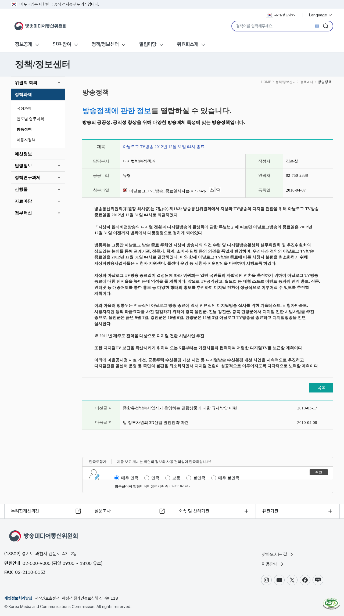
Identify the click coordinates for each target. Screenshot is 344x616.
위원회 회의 (26, 82)
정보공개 (23, 44)
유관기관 (270, 511)
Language (318, 15)
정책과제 (23, 94)
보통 (176, 478)
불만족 (199, 478)
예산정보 (23, 154)
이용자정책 (26, 140)
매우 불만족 (228, 478)
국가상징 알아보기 (285, 15)
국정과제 (24, 108)
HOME (266, 82)
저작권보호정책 (47, 598)
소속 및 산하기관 (193, 511)
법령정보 (23, 165)
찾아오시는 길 (275, 554)
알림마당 (147, 44)
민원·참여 (62, 44)
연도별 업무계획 (30, 119)
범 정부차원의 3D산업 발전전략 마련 (156, 422)
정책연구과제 (28, 177)
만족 (155, 478)
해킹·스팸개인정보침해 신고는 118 (90, 598)
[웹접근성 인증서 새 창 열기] (331, 601)
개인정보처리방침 (18, 598)
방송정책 (24, 129)
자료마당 (23, 201)
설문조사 (103, 511)
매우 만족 (129, 478)
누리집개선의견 (25, 511)
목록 (321, 387)
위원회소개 (187, 44)
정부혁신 (23, 213)
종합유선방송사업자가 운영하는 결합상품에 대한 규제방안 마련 (180, 408)
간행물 (21, 189)
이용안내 (270, 564)
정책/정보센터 (105, 44)
